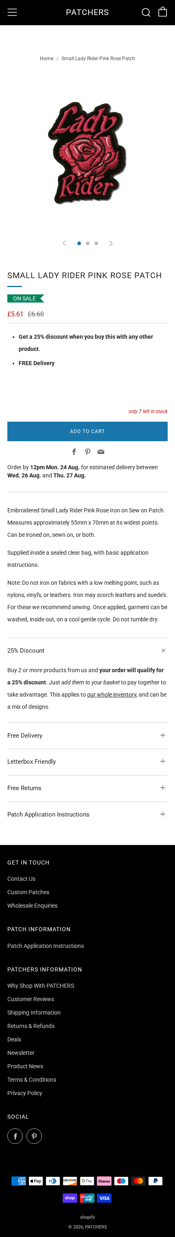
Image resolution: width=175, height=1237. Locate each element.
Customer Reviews (30, 999)
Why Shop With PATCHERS (40, 985)
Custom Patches (28, 892)
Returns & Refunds (31, 1026)
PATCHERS (87, 12)
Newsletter (21, 1053)
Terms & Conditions (31, 1079)
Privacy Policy (24, 1093)
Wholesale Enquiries (32, 905)
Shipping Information (34, 1012)
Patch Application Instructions (45, 946)
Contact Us (21, 878)
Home (46, 58)
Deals (14, 1039)
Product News (25, 1066)
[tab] (79, 243)
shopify (87, 1217)
